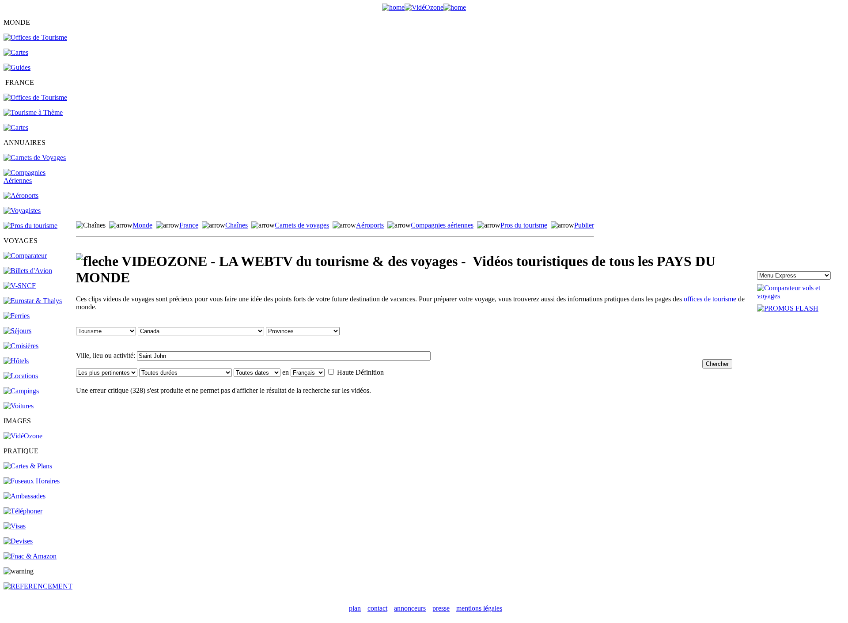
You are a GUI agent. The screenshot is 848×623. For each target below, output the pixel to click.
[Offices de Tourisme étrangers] (35, 37)
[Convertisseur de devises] (18, 541)
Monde (142, 225)
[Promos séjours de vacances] (17, 330)
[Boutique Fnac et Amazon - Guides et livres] (30, 556)
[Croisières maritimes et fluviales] (21, 345)
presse (441, 608)
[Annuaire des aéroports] (21, 195)
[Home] (393, 7)
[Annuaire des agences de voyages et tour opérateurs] (22, 210)
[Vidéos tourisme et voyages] (23, 436)
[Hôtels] (16, 361)
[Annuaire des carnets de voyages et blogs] (35, 157)
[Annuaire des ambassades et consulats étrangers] (24, 496)
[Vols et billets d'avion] (28, 270)
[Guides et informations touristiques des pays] (17, 67)
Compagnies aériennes (442, 225)
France (188, 225)
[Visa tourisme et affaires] (15, 526)
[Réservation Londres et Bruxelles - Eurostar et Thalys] (33, 300)
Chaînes (236, 225)
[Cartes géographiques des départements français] (16, 127)
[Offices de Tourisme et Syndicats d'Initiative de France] (35, 97)
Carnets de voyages (302, 225)
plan (355, 608)
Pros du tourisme (523, 225)
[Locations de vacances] (21, 376)
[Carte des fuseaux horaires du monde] (32, 481)
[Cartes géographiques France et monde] (28, 466)
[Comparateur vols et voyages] (25, 255)
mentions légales (479, 608)
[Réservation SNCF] (20, 285)
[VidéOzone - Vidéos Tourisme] (424, 7)
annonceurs (410, 608)
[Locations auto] (19, 406)
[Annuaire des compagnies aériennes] (39, 180)
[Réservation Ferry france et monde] (17, 315)
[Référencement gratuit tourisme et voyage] (38, 586)
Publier (584, 225)
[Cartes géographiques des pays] (16, 52)
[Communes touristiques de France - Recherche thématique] (33, 112)
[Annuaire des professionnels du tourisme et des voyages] (30, 225)
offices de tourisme (710, 299)
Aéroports (370, 225)
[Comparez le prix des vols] (800, 296)
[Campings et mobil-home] (21, 391)
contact (377, 608)
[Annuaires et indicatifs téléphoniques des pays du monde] (23, 511)
